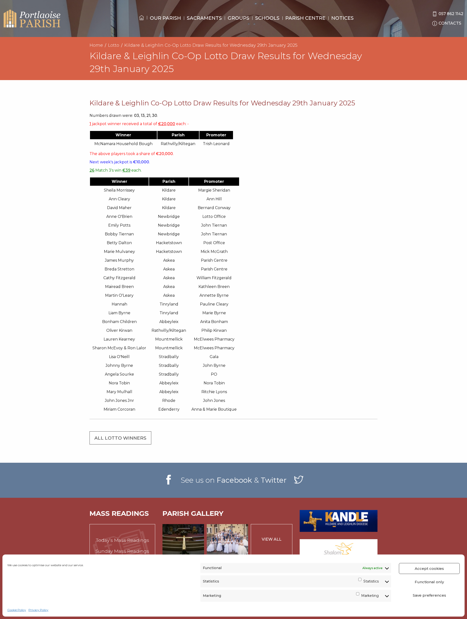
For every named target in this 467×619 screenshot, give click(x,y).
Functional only (429, 582)
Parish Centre (305, 18)
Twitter (274, 480)
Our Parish (165, 18)
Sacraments (204, 18)
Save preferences (429, 595)
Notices (342, 18)
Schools (267, 18)
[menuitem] (141, 22)
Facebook (234, 480)
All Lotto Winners (120, 438)
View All (271, 539)
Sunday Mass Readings (122, 551)
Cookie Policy (16, 610)
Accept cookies (429, 568)
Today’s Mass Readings (122, 540)
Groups (238, 18)
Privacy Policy (38, 610)
